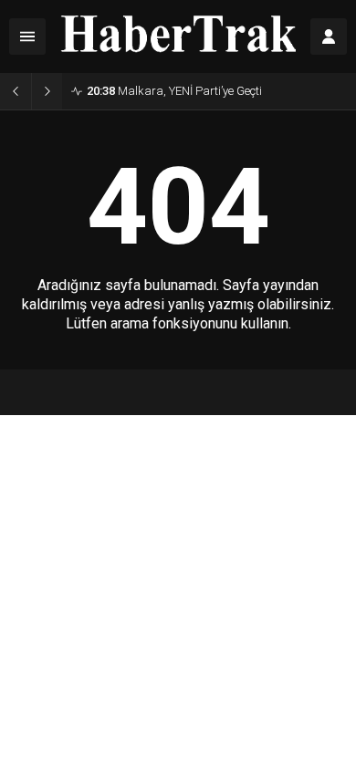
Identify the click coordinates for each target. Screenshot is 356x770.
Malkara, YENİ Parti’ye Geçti (174, 91)
